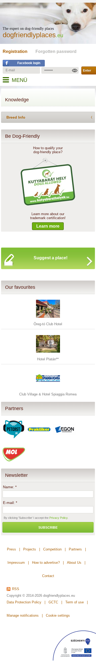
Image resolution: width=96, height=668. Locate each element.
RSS (15, 589)
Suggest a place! (50, 258)
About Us (74, 563)
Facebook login (28, 63)
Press (11, 549)
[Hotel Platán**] (48, 355)
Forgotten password (56, 51)
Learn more (47, 226)
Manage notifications (23, 615)
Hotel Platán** (48, 359)
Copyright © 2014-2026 (24, 596)
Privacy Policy (58, 517)
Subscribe (48, 527)
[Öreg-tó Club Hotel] (48, 320)
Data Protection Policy (24, 602)
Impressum (16, 563)
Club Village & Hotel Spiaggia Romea (48, 394)
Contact (48, 576)
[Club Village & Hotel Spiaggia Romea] (48, 390)
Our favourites (20, 287)
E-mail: (10, 502)
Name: (10, 487)
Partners (14, 408)
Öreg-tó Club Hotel (48, 324)
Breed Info (15, 117)
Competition (52, 549)
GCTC (53, 602)
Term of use (74, 602)
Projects (29, 549)
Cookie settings (58, 615)
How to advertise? (46, 563)
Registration (15, 51)
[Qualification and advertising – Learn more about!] (48, 206)
